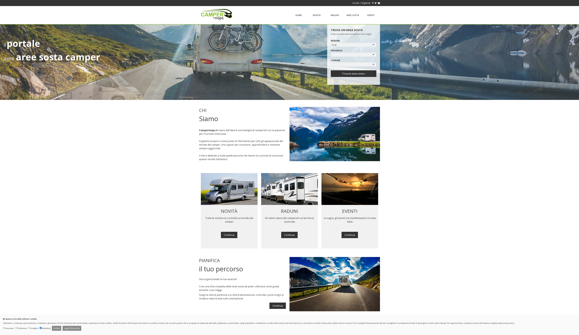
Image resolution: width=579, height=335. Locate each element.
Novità (317, 15)
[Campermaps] (217, 21)
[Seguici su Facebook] (372, 3)
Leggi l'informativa (72, 328)
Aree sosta (352, 15)
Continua (229, 235)
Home (298, 15)
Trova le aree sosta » (353, 73)
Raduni (335, 15)
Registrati (365, 3)
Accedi (356, 3)
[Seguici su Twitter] (375, 3)
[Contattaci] (379, 3)
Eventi (371, 15)
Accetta (56, 328)
